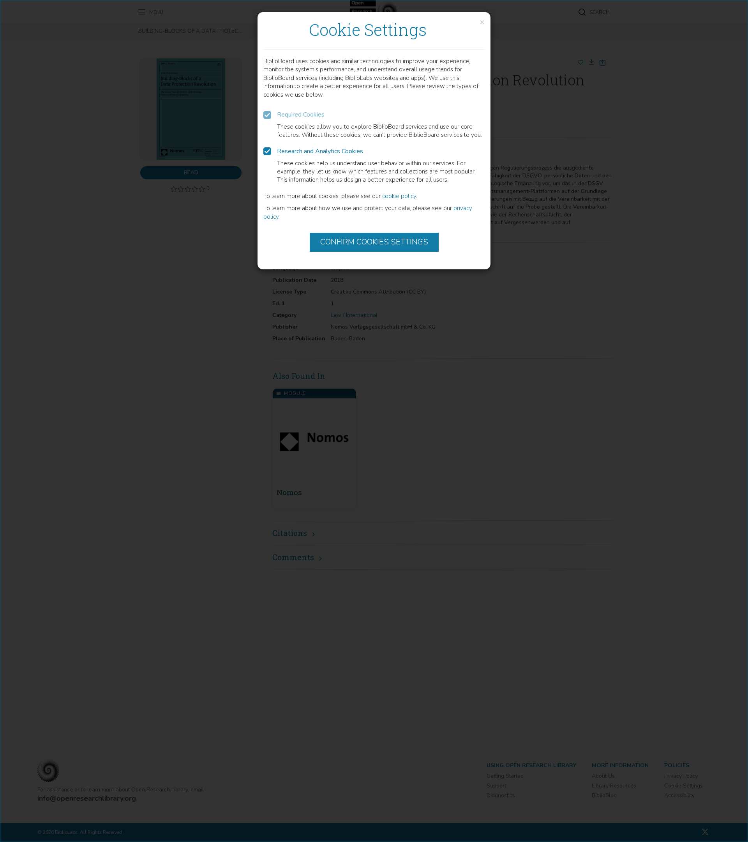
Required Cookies (301, 114)
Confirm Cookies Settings (374, 242)
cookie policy (399, 196)
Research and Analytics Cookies (320, 151)
